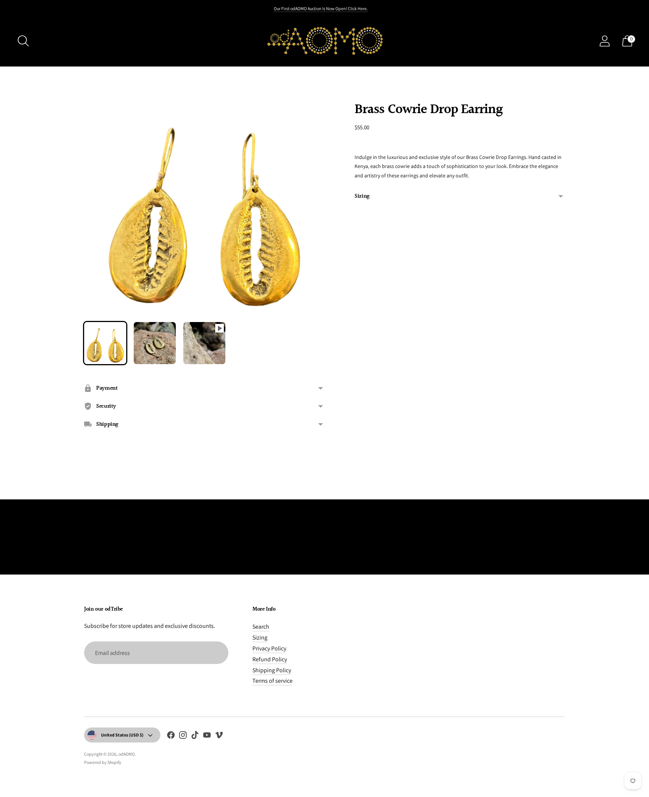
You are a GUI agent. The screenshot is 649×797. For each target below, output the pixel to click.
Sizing (362, 196)
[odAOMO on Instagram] (182, 736)
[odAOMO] (324, 41)
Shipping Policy (271, 670)
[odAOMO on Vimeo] (218, 736)
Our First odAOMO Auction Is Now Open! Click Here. (321, 8)
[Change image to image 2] (155, 343)
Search (260, 627)
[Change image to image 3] (204, 343)
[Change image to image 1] (105, 343)
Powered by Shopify (102, 762)
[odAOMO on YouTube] (206, 736)
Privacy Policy (269, 648)
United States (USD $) (122, 735)
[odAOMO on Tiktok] (194, 736)
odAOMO (126, 754)
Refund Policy (269, 659)
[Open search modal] (23, 40)
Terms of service (272, 681)
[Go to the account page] (604, 40)
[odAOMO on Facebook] (170, 736)
